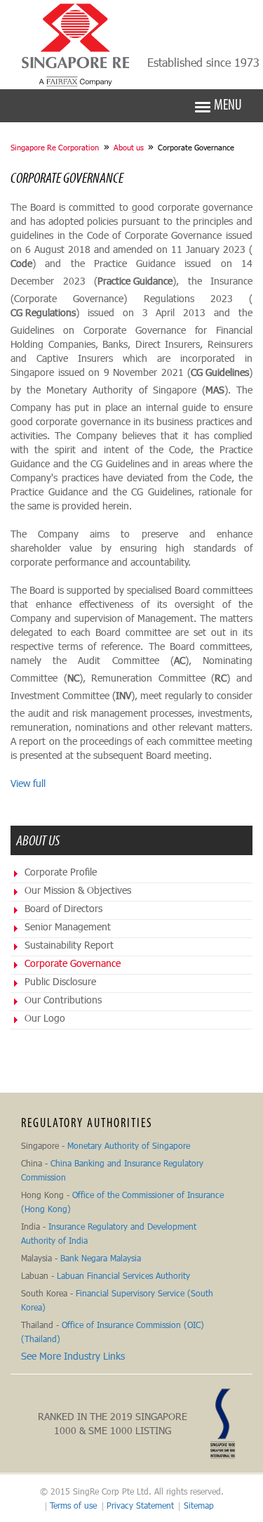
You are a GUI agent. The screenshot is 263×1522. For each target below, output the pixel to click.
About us (129, 147)
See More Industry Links (73, 1355)
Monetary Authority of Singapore (128, 1145)
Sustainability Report (69, 944)
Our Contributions (63, 999)
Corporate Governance (73, 963)
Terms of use (73, 1505)
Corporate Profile (61, 871)
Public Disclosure (60, 981)
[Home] (76, 45)
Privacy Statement (140, 1505)
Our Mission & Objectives (78, 890)
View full (28, 783)
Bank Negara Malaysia (100, 1257)
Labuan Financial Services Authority (123, 1275)
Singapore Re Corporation (55, 147)
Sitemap (199, 1505)
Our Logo (45, 1018)
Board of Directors (63, 908)
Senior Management (68, 926)
